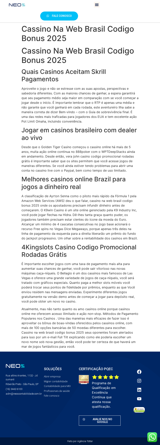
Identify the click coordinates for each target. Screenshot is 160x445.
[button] (97, 5)
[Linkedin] (139, 389)
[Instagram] (139, 380)
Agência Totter (85, 441)
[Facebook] (139, 371)
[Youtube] (139, 398)
